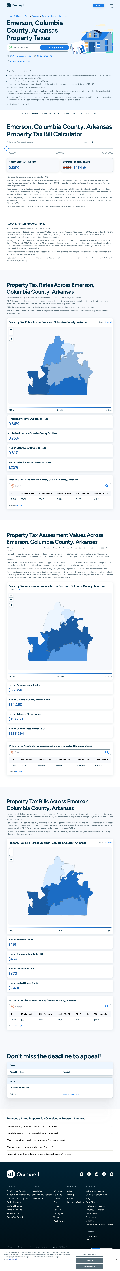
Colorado (57, 1194)
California (57, 1191)
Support (90, 1232)
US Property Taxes (21, 16)
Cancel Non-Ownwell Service (99, 1224)
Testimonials (91, 1213)
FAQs (88, 1239)
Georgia (57, 1202)
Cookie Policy (13, 1259)
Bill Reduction (13, 1213)
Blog (88, 1198)
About (70, 1191)
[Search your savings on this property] (107, 486)
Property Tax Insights (95, 1206)
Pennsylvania (59, 1213)
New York (57, 1209)
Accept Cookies (89, 1266)
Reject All (89, 1260)
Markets (36, 1187)
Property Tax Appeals (16, 1191)
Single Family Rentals (42, 1194)
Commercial (37, 1198)
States (56, 1187)
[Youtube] (111, 1174)
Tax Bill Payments (14, 1202)
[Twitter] (104, 1174)
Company (71, 1187)
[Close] (116, 1259)
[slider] (6, 148)
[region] (60, 1260)
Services (11, 1187)
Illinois (56, 1206)
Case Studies (92, 1202)
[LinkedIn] (89, 1174)
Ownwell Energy (14, 1206)
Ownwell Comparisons (96, 1194)
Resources (91, 1187)
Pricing (70, 1194)
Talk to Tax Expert (15, 1217)
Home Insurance (14, 1209)
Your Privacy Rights (89, 1254)
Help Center (91, 1236)
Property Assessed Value (20, 142)
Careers (71, 1198)
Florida (56, 1198)
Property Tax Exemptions (18, 1194)
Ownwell (108, 322)
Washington (59, 1221)
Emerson (63, 16)
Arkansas (35, 16)
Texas (56, 1217)
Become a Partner (75, 1202)
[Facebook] (81, 1174)
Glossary (90, 1221)
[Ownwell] (15, 5)
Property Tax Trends (95, 1209)
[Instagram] (96, 1174)
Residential (37, 1191)
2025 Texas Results (95, 1191)
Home (9, 16)
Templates (91, 1217)
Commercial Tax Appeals (18, 1198)
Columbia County (49, 16)
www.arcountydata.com (72, 1094)
